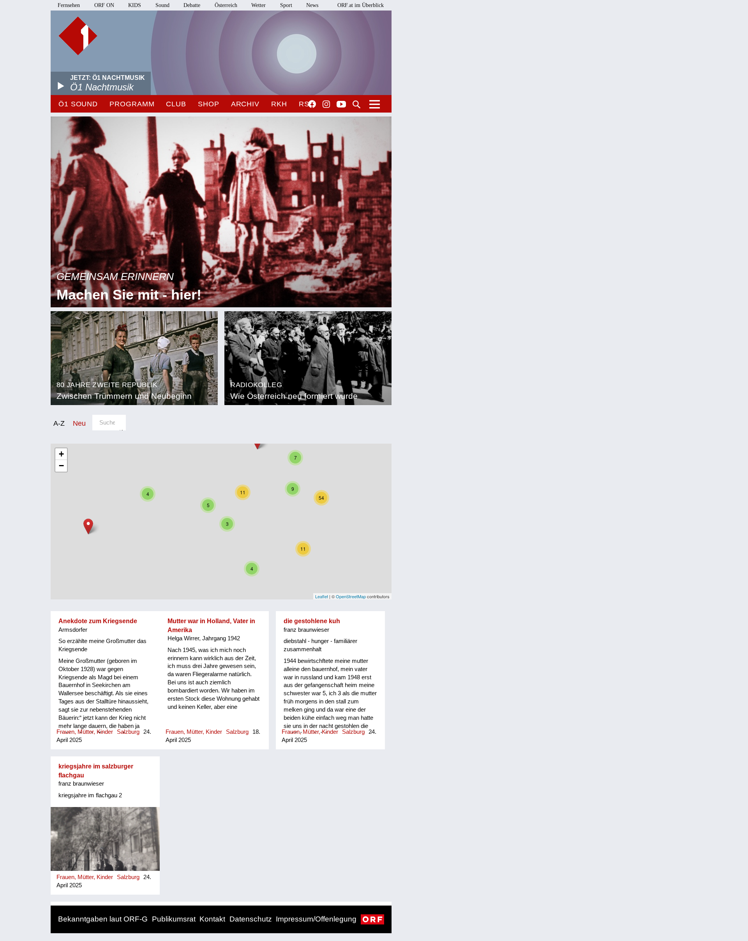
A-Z (59, 423)
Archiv (245, 104)
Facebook (312, 104)
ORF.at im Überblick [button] (360, 5)
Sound (162, 5)
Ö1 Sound (78, 104)
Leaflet (321, 596)
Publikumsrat (174, 919)
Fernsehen (69, 5)
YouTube (341, 105)
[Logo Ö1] (77, 35)
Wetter (258, 5)
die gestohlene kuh (312, 621)
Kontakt (212, 919)
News (312, 5)
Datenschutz (250, 919)
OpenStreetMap (351, 596)
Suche (356, 104)
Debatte (191, 5)
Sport (286, 5)
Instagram (326, 104)
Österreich (226, 5)
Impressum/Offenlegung (316, 919)
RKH (279, 104)
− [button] (61, 465)
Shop (208, 104)
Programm (131, 104)
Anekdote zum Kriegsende (97, 621)
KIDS (134, 5)
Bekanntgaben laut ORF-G (103, 919)
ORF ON (104, 5)
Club (176, 104)
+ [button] (61, 454)
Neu (79, 423)
